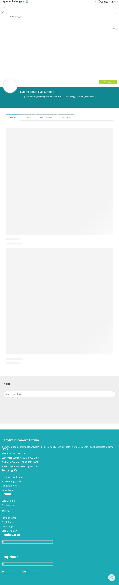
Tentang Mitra (9, 517)
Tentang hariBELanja (12, 476)
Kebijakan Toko (46, 117)
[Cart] (114, 29)
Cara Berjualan (9, 530)
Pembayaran (8, 505)
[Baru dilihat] (111, 577)
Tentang (27, 117)
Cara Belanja (8, 500)
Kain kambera (14, 359)
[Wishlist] (116, 29)
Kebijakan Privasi (10, 485)
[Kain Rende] (59, 181)
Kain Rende (13, 239)
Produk (13, 117)
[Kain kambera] (59, 301)
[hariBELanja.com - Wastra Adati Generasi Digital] (12, 12)
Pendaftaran (8, 522)
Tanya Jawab (8, 490)
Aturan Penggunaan (12, 481)
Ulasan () (66, 117)
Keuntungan (8, 526)
